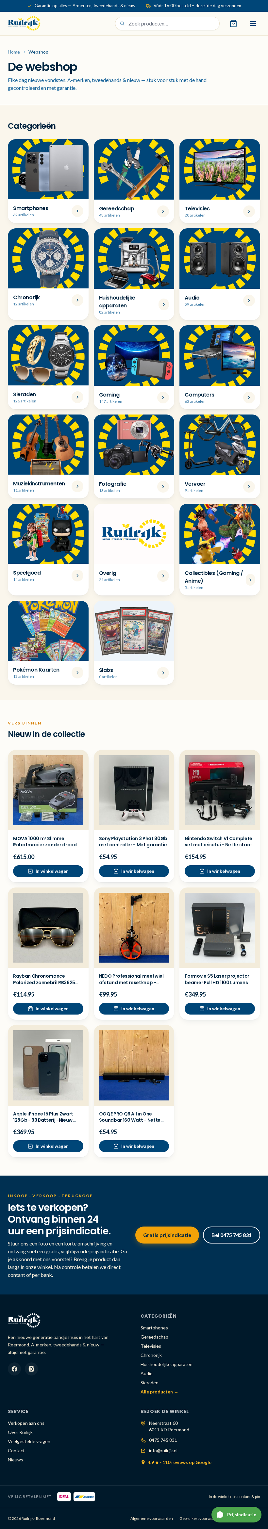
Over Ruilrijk (20, 1432)
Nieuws (15, 1459)
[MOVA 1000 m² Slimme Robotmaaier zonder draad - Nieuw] (48, 790)
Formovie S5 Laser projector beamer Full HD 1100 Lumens (217, 979)
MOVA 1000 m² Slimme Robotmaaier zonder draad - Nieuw (46, 844)
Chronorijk (151, 1355)
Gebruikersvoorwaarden (201, 1518)
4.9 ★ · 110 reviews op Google (179, 1462)
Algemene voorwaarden (151, 1518)
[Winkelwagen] (233, 23)
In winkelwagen (52, 871)
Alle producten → (159, 1391)
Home (14, 52)
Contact (16, 1450)
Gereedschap (154, 1337)
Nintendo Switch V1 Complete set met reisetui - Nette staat (218, 841)
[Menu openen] (253, 23)
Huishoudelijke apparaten (167, 1364)
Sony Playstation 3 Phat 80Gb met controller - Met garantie (133, 841)
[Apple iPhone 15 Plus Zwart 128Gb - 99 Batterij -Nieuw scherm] (48, 1065)
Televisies (151, 1346)
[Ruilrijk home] (24, 23)
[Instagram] (31, 1368)
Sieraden (150, 1382)
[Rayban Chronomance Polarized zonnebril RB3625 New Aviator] (48, 927)
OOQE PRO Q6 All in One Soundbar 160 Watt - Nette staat (129, 1120)
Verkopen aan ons (26, 1423)
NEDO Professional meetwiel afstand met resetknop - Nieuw (131, 982)
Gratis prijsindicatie (167, 1235)
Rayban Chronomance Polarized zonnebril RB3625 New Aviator (44, 982)
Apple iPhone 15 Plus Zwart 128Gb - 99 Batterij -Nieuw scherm (43, 1120)
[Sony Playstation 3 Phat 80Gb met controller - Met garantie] (134, 790)
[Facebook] (14, 1368)
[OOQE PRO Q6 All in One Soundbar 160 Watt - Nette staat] (134, 1065)
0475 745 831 (163, 1440)
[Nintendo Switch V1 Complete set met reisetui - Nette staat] (219, 790)
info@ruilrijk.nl (163, 1450)
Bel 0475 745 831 (231, 1235)
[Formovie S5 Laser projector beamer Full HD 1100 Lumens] (219, 927)
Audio (147, 1373)
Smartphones (154, 1327)
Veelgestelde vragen (29, 1441)
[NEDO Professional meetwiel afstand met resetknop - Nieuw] (134, 927)
